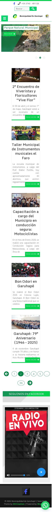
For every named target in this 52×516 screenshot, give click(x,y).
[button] (45, 505)
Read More (8, 34)
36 (21, 383)
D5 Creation (18, 504)
